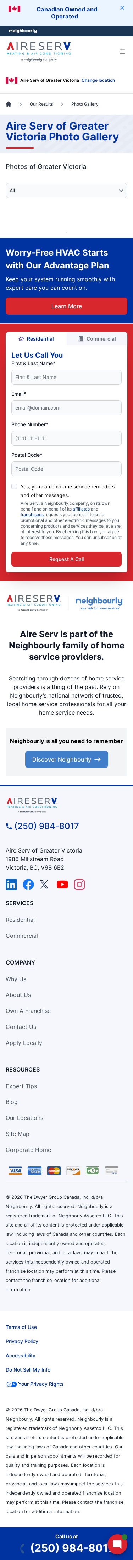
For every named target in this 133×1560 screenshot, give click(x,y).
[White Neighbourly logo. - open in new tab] (23, 31)
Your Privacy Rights (41, 1384)
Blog (12, 1101)
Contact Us (21, 1026)
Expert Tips (21, 1086)
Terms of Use (21, 1327)
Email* (18, 394)
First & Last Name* (33, 363)
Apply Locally (24, 1042)
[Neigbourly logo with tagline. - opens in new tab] (100, 603)
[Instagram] (79, 884)
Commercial (101, 339)
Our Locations (24, 1117)
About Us (18, 994)
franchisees (32, 514)
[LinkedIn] (11, 884)
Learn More (66, 306)
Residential (40, 339)
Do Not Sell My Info (28, 1370)
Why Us (16, 979)
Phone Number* (29, 424)
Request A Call (66, 559)
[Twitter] (45, 884)
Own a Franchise (28, 1010)
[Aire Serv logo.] (34, 603)
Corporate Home (28, 1149)
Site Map (17, 1133)
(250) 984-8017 (46, 826)
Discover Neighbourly (61, 759)
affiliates (81, 509)
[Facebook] (28, 884)
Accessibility (20, 1355)
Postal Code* (26, 455)
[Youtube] (62, 884)
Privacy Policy (22, 1341)
